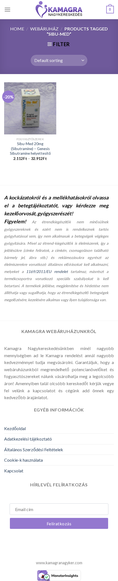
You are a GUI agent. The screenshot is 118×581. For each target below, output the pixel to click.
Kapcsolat (13, 470)
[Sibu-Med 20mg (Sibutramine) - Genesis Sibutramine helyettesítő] (30, 108)
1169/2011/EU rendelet (47, 271)
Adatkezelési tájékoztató (28, 438)
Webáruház (44, 28)
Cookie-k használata (23, 459)
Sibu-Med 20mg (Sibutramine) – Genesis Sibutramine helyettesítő (30, 149)
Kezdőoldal (15, 428)
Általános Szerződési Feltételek (33, 449)
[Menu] (7, 9)
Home (17, 28)
